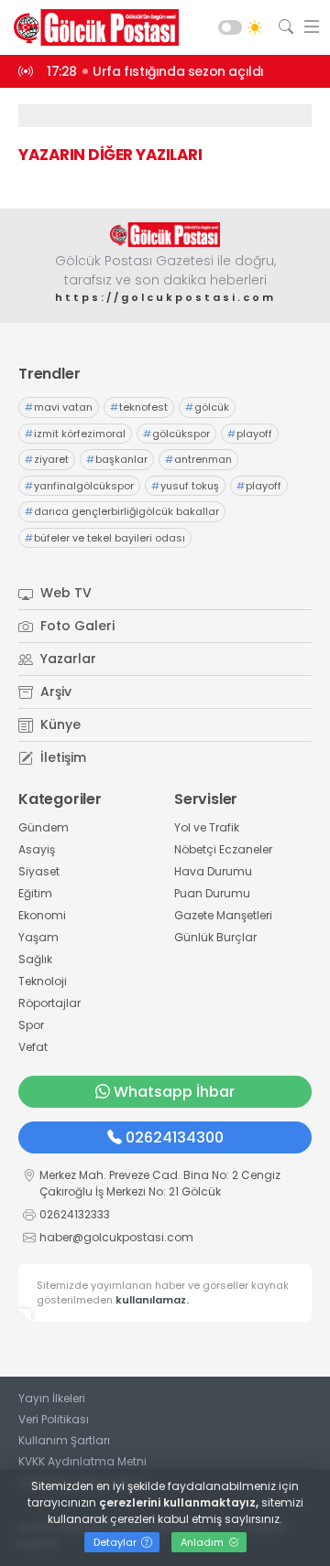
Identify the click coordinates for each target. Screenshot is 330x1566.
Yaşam (38, 937)
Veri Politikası (53, 1419)
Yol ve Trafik (206, 827)
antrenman (198, 459)
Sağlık (35, 959)
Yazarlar (66, 658)
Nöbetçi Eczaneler (223, 849)
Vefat (33, 1047)
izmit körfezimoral (75, 433)
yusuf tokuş (185, 485)
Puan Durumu (212, 893)
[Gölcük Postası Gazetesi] (91, 27)
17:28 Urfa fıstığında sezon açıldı (155, 71)
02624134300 (175, 1137)
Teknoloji (42, 981)
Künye (59, 724)
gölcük (207, 407)
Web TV (64, 593)
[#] (165, 234)
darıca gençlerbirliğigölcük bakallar (122, 511)
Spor (31, 1025)
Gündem (43, 827)
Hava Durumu (213, 871)
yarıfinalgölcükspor (79, 485)
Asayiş (36, 849)
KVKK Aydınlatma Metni (82, 1461)
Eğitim (35, 893)
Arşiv (54, 691)
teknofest (139, 407)
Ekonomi (42, 915)
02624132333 (74, 1214)
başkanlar (117, 459)
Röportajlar (49, 1003)
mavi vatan (59, 407)
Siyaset (39, 871)
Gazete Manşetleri (223, 915)
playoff (249, 433)
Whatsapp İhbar (174, 1091)
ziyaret (47, 459)
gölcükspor (176, 433)
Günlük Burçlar (215, 937)
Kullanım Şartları (64, 1440)
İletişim (61, 757)
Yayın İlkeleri (51, 1398)
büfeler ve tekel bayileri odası (105, 538)
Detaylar (116, 1542)
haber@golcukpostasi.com (116, 1237)
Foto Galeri (76, 626)
